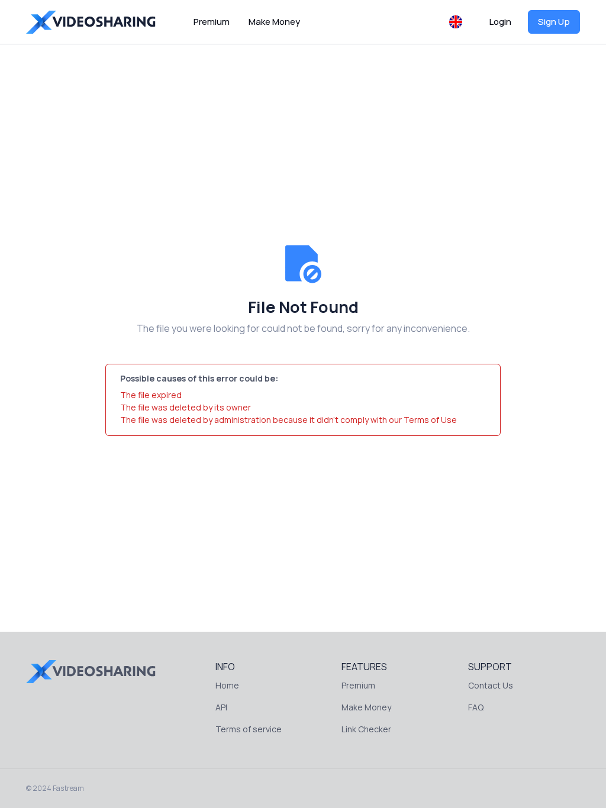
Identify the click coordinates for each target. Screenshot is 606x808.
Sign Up (554, 21)
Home (227, 685)
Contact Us (490, 685)
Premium (212, 21)
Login (500, 21)
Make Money (274, 21)
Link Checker (366, 729)
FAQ (475, 707)
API (221, 707)
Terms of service (248, 729)
